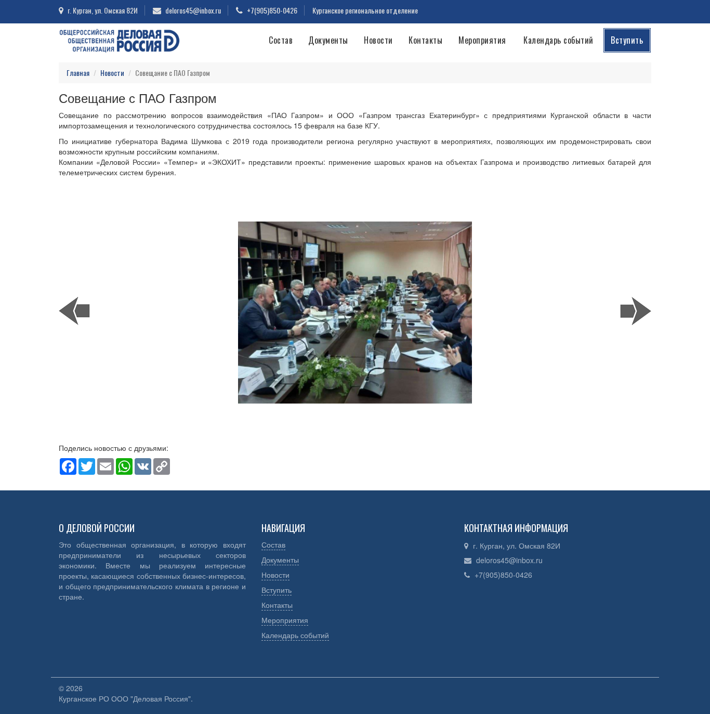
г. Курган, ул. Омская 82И (516, 545)
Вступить (627, 40)
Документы (328, 40)
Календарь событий (558, 40)
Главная (78, 72)
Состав (281, 40)
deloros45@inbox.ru (509, 560)
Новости (378, 40)
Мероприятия (482, 40)
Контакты (425, 40)
